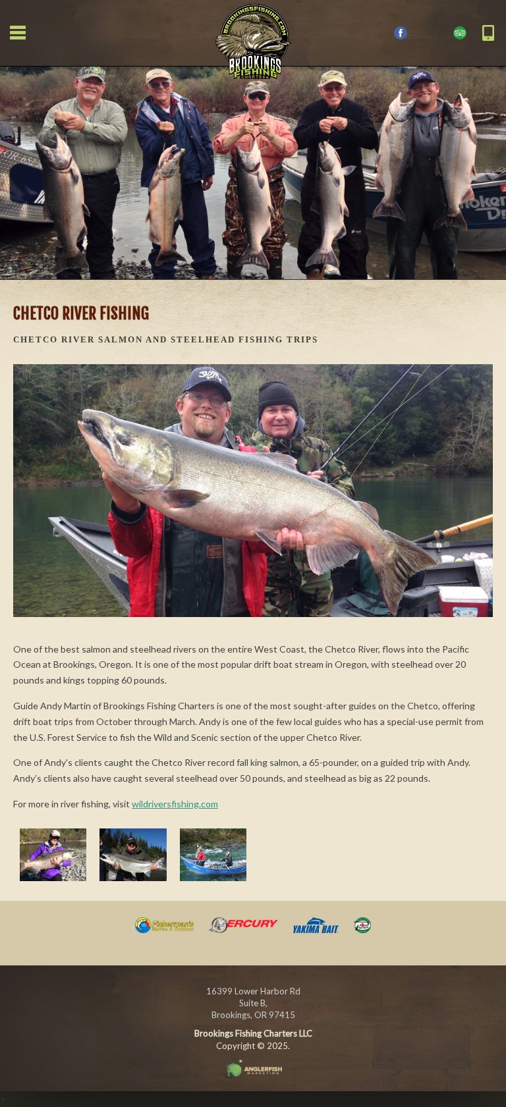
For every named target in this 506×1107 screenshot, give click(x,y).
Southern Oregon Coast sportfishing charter (253, 39)
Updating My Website (253, 1068)
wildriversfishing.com (175, 803)
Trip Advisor (459, 33)
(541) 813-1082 (488, 33)
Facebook (400, 33)
